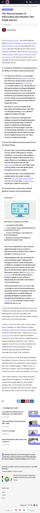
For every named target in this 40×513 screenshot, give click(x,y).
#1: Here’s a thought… (9, 431)
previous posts (12, 40)
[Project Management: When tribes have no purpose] (33, 441)
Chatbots (15, 471)
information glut (9, 165)
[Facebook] (29, 505)
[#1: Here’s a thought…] (33, 433)
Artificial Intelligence (7, 471)
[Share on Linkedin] (24, 510)
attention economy (14, 46)
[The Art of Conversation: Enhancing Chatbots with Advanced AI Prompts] (7, 478)
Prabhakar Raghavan (10, 330)
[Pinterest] (34, 505)
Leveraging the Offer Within (14, 225)
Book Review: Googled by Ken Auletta (16, 221)
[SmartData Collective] (7, 2)
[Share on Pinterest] (20, 510)
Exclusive (20, 471)
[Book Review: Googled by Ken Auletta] (20, 210)
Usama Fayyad (25, 330)
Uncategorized (7, 9)
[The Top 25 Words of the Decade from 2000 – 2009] (33, 423)
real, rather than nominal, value (21, 178)
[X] (31, 505)
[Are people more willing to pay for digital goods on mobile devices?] (33, 414)
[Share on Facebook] (12, 510)
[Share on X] (16, 510)
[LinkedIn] (37, 505)
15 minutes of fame (28, 181)
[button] (3, 2)
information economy (26, 78)
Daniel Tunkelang (11, 30)
